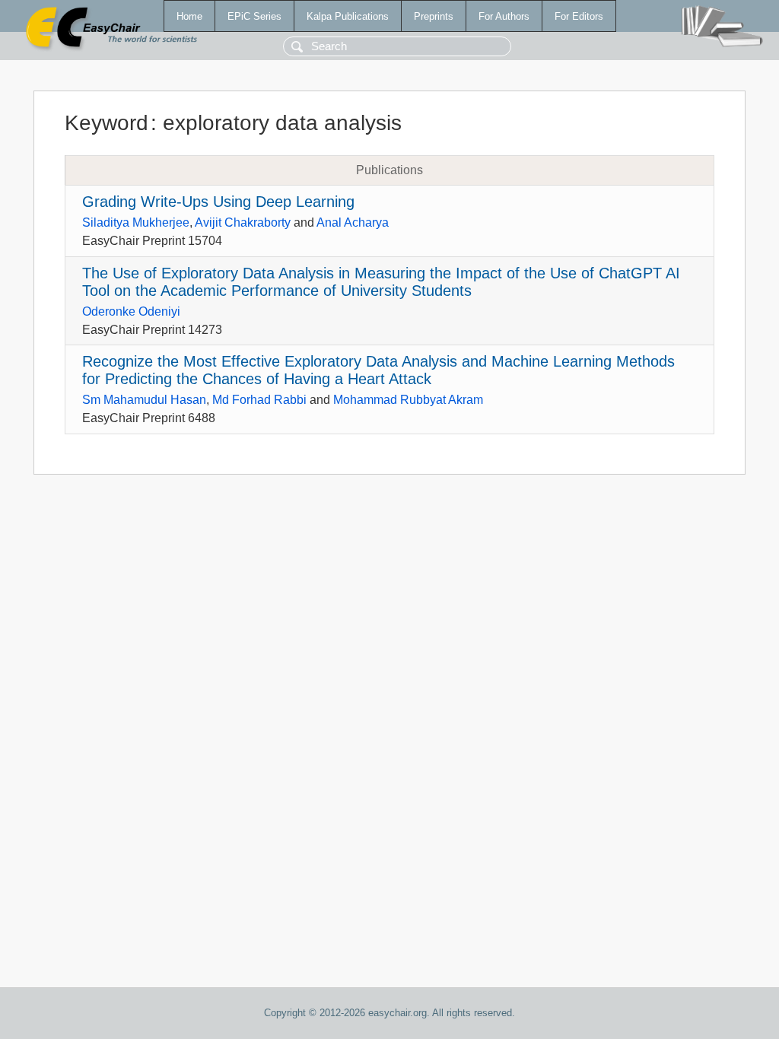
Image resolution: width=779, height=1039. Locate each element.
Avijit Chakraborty (243, 222)
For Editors (579, 16)
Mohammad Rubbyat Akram (408, 399)
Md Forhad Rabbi (259, 399)
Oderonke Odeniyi (131, 311)
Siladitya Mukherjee (135, 222)
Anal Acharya (352, 222)
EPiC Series (254, 16)
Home (189, 16)
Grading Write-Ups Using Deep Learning (218, 201)
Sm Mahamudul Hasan (144, 399)
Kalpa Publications (348, 16)
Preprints (433, 16)
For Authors (504, 16)
